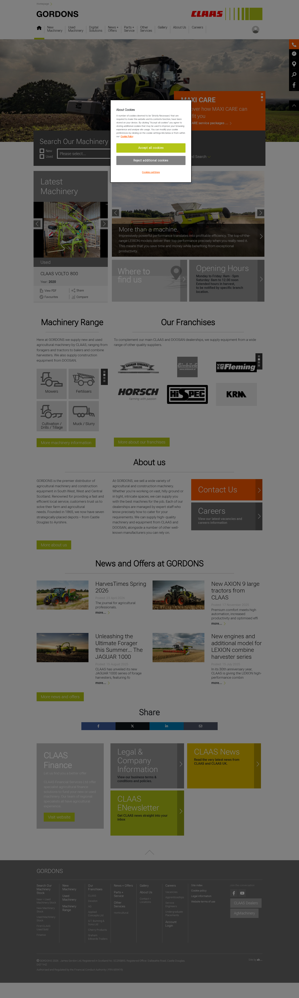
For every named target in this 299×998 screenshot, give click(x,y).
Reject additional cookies (150, 160)
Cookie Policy (127, 136)
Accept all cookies (151, 147)
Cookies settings (151, 172)
